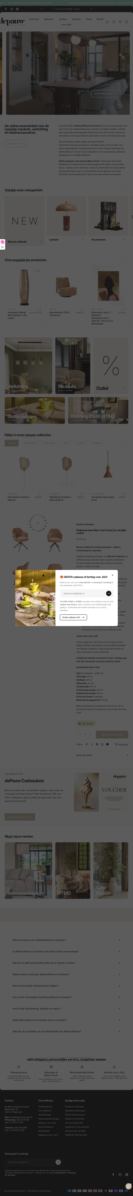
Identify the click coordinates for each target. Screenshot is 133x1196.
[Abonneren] (108, 593)
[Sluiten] (112, 575)
